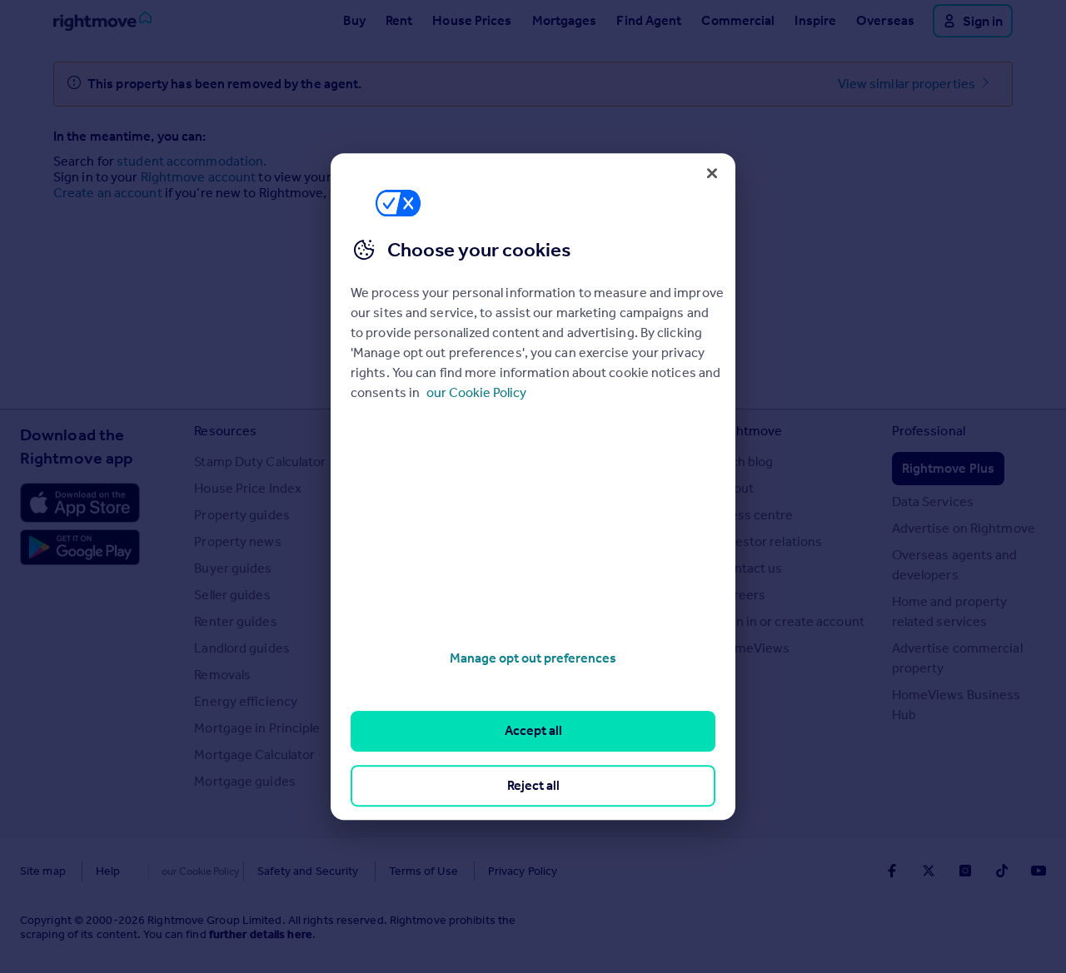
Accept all (533, 731)
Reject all (533, 785)
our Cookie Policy (476, 392)
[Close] (712, 173)
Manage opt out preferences (533, 658)
